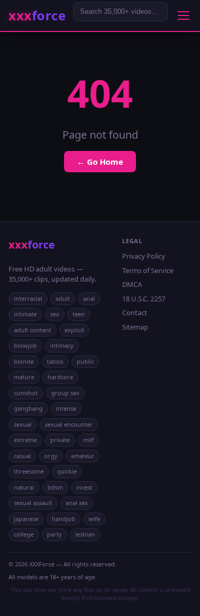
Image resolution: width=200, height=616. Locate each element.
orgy (51, 456)
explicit (74, 330)
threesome (29, 471)
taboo (55, 361)
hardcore (60, 377)
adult (62, 298)
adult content (32, 330)
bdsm (55, 487)
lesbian (85, 534)
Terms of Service (147, 270)
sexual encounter (69, 424)
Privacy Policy (143, 256)
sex (54, 314)
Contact (134, 312)
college (24, 534)
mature (24, 377)
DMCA (132, 284)
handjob (63, 519)
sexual (22, 424)
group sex (65, 393)
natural (24, 487)
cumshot (26, 393)
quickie (67, 471)
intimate (25, 314)
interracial (28, 298)
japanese (26, 519)
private (60, 440)
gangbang (28, 408)
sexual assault (33, 503)
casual (22, 456)
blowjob (25, 345)
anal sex (77, 503)
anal (89, 298)
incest (84, 487)
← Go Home (100, 161)
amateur (82, 456)
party (54, 534)
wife (94, 519)
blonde (24, 361)
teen (79, 314)
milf (88, 440)
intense (66, 408)
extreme (25, 440)
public (85, 361)
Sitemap (135, 327)
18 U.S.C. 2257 (143, 298)
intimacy (62, 345)
